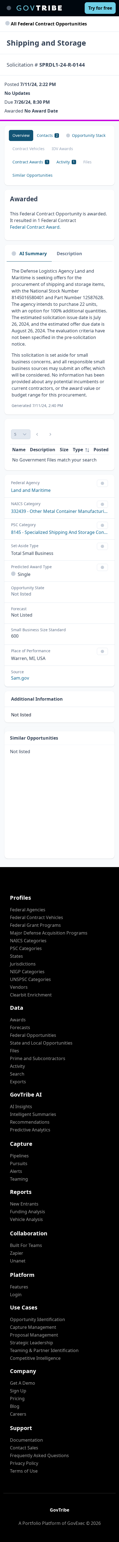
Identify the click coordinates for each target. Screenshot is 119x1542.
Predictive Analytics (30, 1130)
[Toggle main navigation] (8, 8)
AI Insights (21, 1106)
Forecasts (20, 1027)
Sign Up (18, 1391)
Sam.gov (20, 678)
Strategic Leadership (31, 1343)
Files (14, 1051)
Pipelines (19, 1156)
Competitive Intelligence (35, 1358)
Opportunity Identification (37, 1319)
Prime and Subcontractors (37, 1058)
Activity (17, 1066)
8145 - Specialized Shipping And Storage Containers (59, 532)
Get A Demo (22, 1383)
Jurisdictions (23, 964)
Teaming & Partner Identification (44, 1350)
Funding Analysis (27, 1212)
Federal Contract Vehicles (36, 917)
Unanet (17, 1261)
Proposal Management (34, 1335)
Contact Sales (24, 1448)
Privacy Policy (24, 1463)
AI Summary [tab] (33, 254)
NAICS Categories (28, 941)
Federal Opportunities (33, 1035)
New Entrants (24, 1204)
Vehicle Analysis (26, 1219)
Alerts (16, 1171)
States (16, 956)
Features (19, 1287)
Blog (14, 1406)
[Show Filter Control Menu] (102, 483)
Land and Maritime (31, 490)
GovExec (76, 1523)
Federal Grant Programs (35, 925)
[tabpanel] (59, 338)
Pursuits (18, 1163)
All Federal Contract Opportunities (48, 24)
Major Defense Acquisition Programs (48, 933)
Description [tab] (69, 254)
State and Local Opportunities (41, 1043)
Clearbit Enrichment (31, 995)
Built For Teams (26, 1245)
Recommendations (30, 1122)
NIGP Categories (27, 972)
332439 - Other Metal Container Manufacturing (59, 511)
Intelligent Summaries (33, 1114)
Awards (18, 1020)
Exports (18, 1082)
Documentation (26, 1440)
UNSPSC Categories (30, 979)
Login (16, 1294)
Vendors (19, 987)
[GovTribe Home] (39, 8)
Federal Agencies (27, 910)
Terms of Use (24, 1471)
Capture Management (33, 1327)
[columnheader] (81, 450)
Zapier (16, 1253)
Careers (18, 1414)
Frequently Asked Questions (39, 1455)
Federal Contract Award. (35, 227)
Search (17, 1074)
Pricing (17, 1398)
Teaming (19, 1179)
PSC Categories (26, 948)
